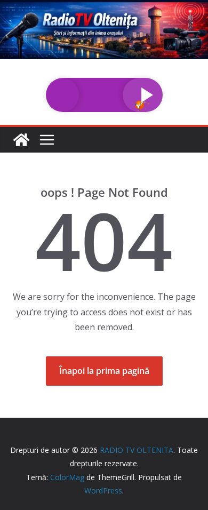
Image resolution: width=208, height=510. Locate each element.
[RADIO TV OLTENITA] (104, 7)
